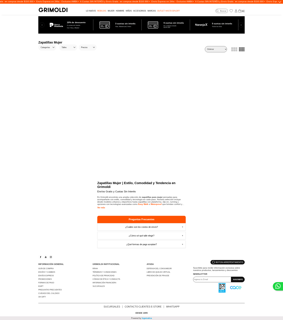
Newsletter (200, 274)
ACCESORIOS (139, 11)
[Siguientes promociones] (240, 24)
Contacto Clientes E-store (143, 306)
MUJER (111, 11)
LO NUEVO (91, 11)
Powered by (141, 318)
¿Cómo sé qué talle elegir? (141, 235)
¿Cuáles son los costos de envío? (141, 227)
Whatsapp (173, 306)
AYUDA (150, 264)
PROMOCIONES (45, 279)
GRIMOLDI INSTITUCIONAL (106, 264)
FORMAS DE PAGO (46, 283)
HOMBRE (120, 11)
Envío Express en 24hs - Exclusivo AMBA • (53, 1)
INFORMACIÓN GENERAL (51, 264)
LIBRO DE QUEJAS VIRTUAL (158, 272)
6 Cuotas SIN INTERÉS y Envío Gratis (95, 1)
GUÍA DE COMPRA (46, 269)
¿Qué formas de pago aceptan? (141, 244)
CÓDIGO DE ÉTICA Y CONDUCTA (106, 279)
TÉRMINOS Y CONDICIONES (104, 272)
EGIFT (40, 286)
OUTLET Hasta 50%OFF (168, 11)
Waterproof (156, 204)
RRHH (95, 269)
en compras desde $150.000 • (15, 1)
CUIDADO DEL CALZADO (48, 293)
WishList (231, 11)
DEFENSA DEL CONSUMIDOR (159, 269)
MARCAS (152, 11)
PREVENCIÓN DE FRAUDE (158, 276)
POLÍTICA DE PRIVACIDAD (104, 276)
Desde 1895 (141, 313)
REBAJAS (101, 11)
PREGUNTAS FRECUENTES (50, 290)
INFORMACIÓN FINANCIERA (104, 283)
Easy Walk (143, 204)
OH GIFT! (42, 297)
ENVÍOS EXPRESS (46, 276)
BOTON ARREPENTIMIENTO (229, 262)
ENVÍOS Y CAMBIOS (46, 272)
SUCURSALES (99, 286)
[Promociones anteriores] (42, 24)
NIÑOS (129, 11)
